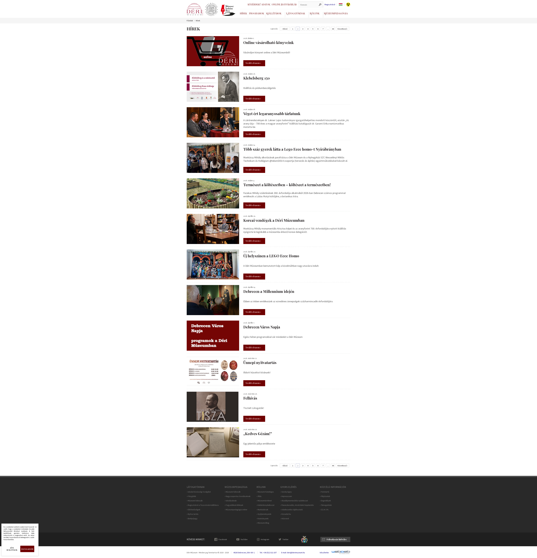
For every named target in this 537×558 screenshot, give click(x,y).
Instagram (265, 539)
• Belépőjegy (192, 518)
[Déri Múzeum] (195, 9)
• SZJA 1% (324, 509)
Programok (256, 13)
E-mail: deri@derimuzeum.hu (293, 552)
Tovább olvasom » (253, 63)
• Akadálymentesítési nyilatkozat (294, 500)
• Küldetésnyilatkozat (265, 505)
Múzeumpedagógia (336, 13)
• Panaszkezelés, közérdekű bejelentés (297, 505)
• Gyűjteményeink (263, 514)
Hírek (243, 13)
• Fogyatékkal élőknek (234, 505)
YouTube (244, 539)
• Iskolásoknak (231, 500)
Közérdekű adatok (259, 4)
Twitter (285, 539)
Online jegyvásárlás (284, 4)
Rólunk (314, 13)
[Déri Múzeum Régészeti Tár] (211, 9)
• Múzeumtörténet (264, 500)
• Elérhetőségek (193, 509)
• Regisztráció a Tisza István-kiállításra (203, 505)
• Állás (259, 496)
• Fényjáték (191, 496)
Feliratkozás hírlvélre (337, 539)
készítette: (324, 552)
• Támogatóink (326, 505)
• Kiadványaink (262, 518)
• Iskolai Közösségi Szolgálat (199, 492)
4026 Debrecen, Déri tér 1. (244, 552)
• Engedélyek (325, 500)
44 (333, 29)
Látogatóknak (295, 13)
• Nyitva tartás (192, 514)
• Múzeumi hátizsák (195, 500)
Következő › (343, 29)
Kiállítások (273, 13)
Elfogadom (27, 549)
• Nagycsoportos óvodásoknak (237, 496)
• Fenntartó (324, 492)
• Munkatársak (262, 509)
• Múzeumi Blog (262, 523)
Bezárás (34, 527)
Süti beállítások (12, 549)
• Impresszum (286, 496)
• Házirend (284, 518)
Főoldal (190, 20)
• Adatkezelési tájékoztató (291, 509)
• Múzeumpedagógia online (236, 509)
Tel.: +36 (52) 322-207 (268, 552)
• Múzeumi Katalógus (265, 492)
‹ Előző (285, 29)
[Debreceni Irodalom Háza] (228, 10)
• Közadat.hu (285, 514)
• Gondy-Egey (286, 492)
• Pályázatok (325, 496)
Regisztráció (330, 4)
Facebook (223, 539)
